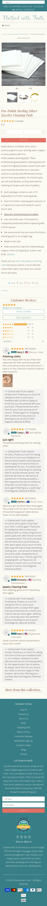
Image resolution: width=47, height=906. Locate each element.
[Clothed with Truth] (23, 17)
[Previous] (17, 88)
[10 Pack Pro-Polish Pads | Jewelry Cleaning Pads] (23, 64)
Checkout (29, 9)
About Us (23, 718)
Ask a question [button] (23, 317)
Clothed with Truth (21, 880)
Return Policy (23, 731)
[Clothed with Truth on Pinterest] (21, 837)
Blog (23, 749)
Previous (5, 290)
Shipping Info (23, 727)
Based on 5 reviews (12, 307)
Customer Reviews (24, 736)
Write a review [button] (23, 311)
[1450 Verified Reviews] (23, 833)
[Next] (30, 88)
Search (23, 709)
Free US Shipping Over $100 (17, 6)
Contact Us (23, 714)
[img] (17, 348)
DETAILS (11, 254)
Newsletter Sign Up (23, 740)
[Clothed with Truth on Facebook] (17, 837)
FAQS (23, 723)
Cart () (18, 9)
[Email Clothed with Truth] (29, 837)
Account (39, 6)
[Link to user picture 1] (8, 380)
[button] (7, 121)
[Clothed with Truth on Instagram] (25, 837)
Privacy (23, 754)
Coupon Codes (23, 745)
